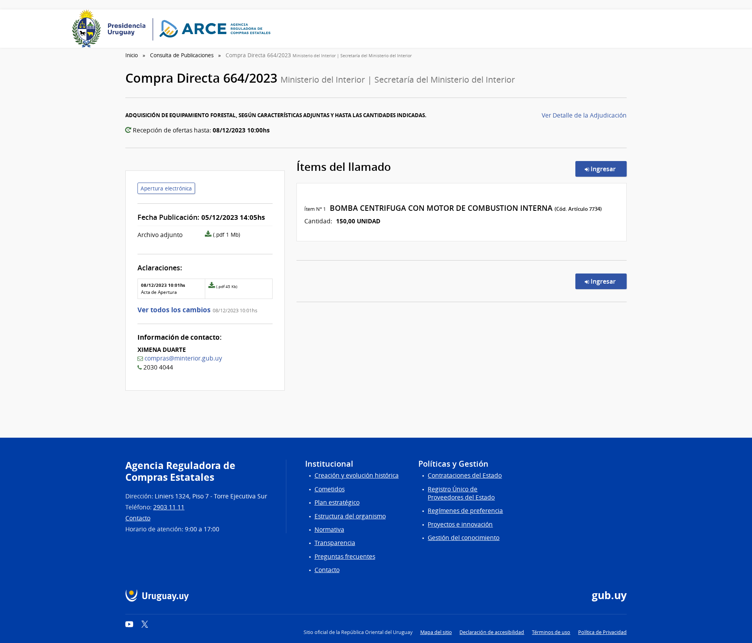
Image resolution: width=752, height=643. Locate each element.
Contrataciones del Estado (465, 475)
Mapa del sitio (436, 632)
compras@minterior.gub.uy (183, 358)
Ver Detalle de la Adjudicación (584, 115)
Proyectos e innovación (460, 524)
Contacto (137, 518)
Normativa (329, 529)
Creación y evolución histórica (357, 475)
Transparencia (335, 543)
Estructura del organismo (350, 516)
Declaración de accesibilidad (491, 632)
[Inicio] (174, 28)
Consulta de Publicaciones (181, 55)
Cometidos (330, 489)
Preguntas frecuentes (345, 556)
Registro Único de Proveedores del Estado (461, 493)
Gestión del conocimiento (463, 538)
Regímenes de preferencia (465, 511)
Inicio (131, 55)
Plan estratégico (337, 502)
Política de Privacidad (602, 632)
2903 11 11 (168, 507)
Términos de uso (551, 632)
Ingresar (608, 168)
